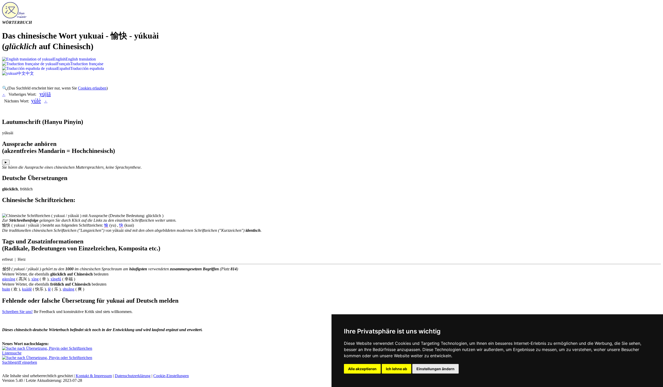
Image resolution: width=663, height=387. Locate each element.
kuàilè (27, 289)
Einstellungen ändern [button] (435, 369)
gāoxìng (8, 279)
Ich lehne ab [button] (396, 369)
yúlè (36, 100)
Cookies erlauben (92, 88)
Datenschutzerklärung (132, 376)
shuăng (68, 289)
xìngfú (56, 279)
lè (49, 289)
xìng (35, 279)
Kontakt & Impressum (94, 376)
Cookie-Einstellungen (171, 376)
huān (6, 289)
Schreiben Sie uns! (17, 311)
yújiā (45, 94)
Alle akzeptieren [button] (362, 369)
